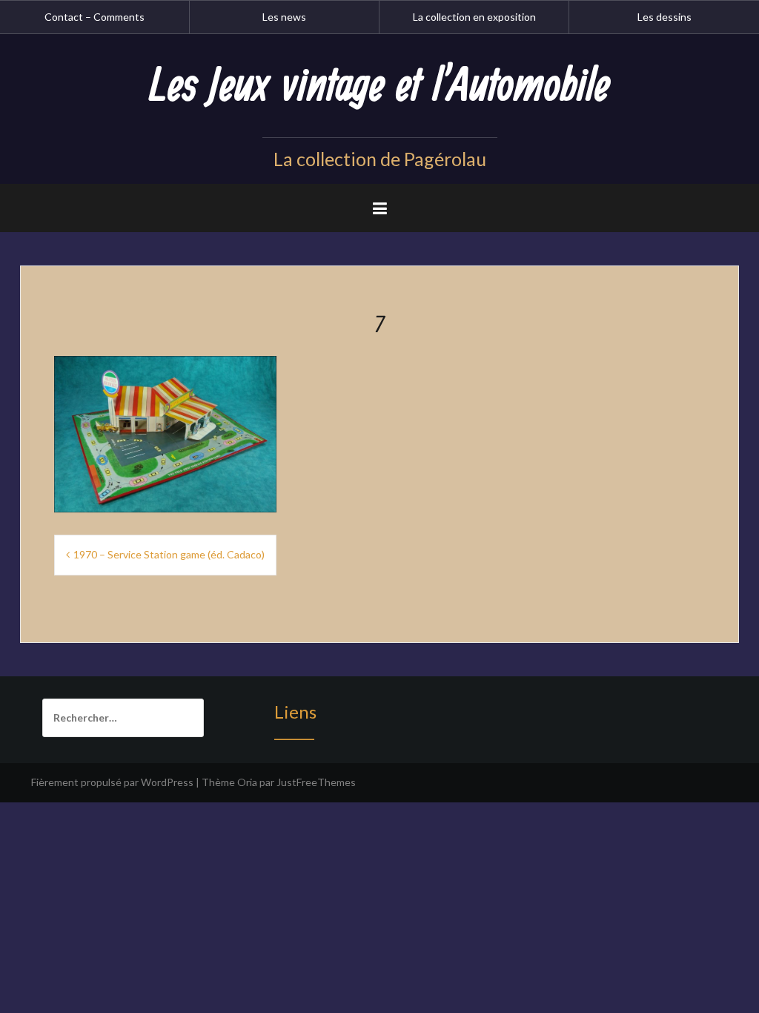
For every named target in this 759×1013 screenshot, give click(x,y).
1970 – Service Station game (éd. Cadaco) (169, 554)
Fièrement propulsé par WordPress (112, 782)
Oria (247, 782)
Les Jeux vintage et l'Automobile (379, 86)
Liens (295, 711)
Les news (284, 16)
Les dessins (664, 16)
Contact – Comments (94, 16)
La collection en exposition (474, 16)
